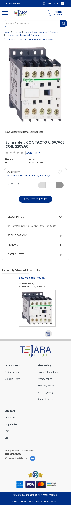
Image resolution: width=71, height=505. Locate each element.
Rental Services (45, 399)
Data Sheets (15, 254)
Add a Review (33, 152)
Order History (12, 372)
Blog (7, 437)
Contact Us (10, 417)
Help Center (11, 424)
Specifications (17, 235)
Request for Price (35, 199)
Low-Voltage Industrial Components (25, 35)
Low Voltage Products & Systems (41, 32)
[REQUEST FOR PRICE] (48, 333)
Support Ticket (12, 378)
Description (15, 216)
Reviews (12, 244)
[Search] (3, 12)
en (56, 3)
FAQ (7, 431)
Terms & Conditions (48, 372)
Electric (17, 32)
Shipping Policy (45, 392)
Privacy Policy (45, 378)
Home (7, 32)
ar (50, 3)
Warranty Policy (46, 385)
